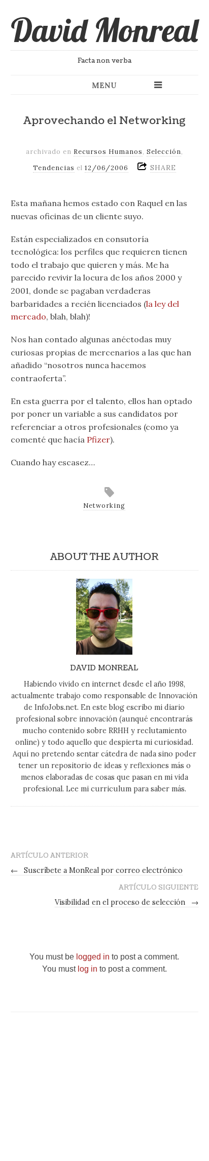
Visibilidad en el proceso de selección (127, 902)
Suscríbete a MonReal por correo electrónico (97, 870)
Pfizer (98, 439)
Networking (104, 505)
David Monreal (104, 30)
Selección (164, 151)
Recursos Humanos (108, 151)
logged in (93, 956)
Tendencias (54, 168)
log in (87, 969)
